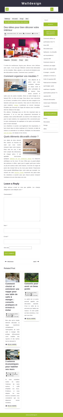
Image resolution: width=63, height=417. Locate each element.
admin (20, 33)
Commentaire (8, 194)
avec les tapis (8, 132)
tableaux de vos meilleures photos (21, 158)
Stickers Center (19, 172)
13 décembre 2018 (11, 33)
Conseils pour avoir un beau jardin (31, 286)
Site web (6, 247)
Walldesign (31, 3)
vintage (16, 105)
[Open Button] (7, 9)
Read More (12, 345)
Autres (45, 118)
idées (27, 18)
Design (21, 18)
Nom (5, 225)
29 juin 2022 (11, 373)
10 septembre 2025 (12, 313)
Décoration (15, 18)
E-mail (6, 236)
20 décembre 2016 (31, 292)
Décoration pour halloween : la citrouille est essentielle (50, 52)
